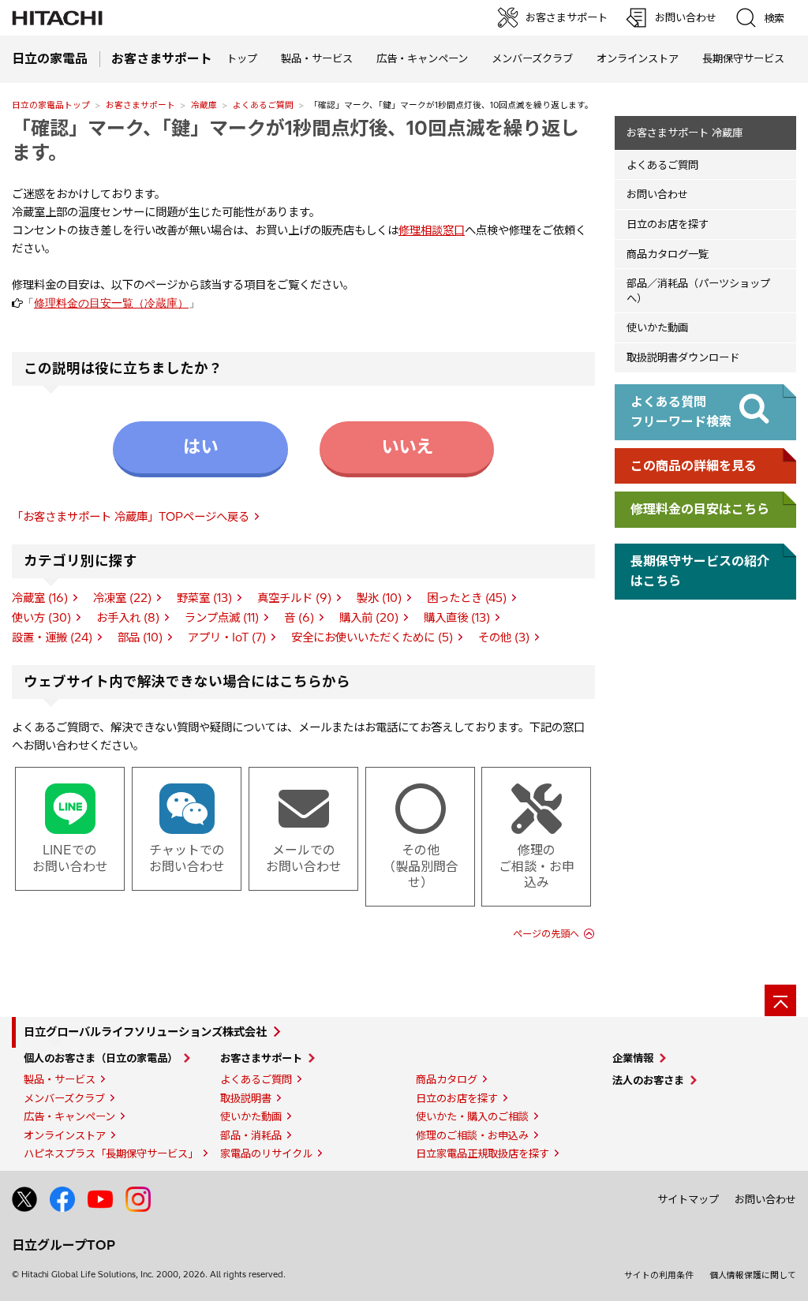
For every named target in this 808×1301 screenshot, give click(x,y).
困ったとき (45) (467, 598)
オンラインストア (638, 58)
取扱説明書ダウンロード (683, 357)
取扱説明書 (245, 1098)
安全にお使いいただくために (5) (372, 637)
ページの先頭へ (546, 934)
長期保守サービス (743, 58)
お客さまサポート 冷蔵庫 (685, 132)
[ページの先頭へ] (780, 1000)
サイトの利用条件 (659, 1274)
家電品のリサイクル (266, 1153)
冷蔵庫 (204, 104)
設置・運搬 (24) (52, 637)
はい (200, 447)
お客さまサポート (140, 104)
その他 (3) (503, 637)
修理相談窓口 (431, 230)
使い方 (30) (41, 618)
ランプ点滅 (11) (222, 618)
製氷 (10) (379, 598)
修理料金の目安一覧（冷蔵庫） (111, 302)
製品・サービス (59, 1079)
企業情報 (632, 1058)
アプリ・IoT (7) (227, 637)
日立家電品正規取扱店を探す (482, 1153)
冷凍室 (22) (122, 598)
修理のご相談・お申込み (472, 1135)
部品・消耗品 (251, 1135)
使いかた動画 (657, 327)
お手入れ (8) (127, 618)
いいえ (407, 447)
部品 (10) (140, 637)
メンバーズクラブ (532, 58)
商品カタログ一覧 (668, 254)
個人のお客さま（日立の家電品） (101, 1058)
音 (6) (299, 618)
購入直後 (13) (457, 618)
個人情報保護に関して (752, 1274)
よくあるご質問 (263, 104)
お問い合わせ (657, 194)
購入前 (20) (368, 618)
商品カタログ (446, 1079)
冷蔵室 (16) (40, 598)
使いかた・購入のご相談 (472, 1116)
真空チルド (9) (294, 598)
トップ (241, 58)
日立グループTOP (63, 1245)
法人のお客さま (648, 1080)
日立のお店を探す (668, 224)
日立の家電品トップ (51, 104)
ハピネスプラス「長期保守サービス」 (111, 1153)
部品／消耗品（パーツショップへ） (698, 291)
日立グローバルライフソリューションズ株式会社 (145, 1032)
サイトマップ (688, 1199)
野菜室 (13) (204, 598)
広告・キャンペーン (69, 1116)
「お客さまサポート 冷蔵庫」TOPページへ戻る (130, 517)
